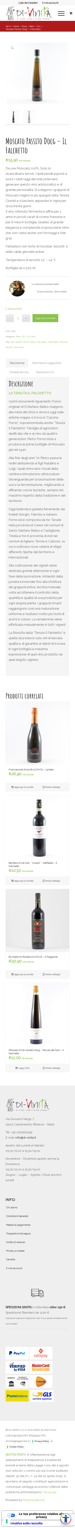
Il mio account (50, 2)
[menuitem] (28, 3)
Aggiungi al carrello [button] (23, 787)
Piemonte (18, 347)
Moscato (64, 342)
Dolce (33, 342)
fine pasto (41, 342)
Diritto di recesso (15, 1242)
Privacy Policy (42, 1441)
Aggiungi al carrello (45, 318)
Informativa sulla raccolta (23, 1523)
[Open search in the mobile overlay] (47, 13)
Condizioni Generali (17, 1216)
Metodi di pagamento (18, 1224)
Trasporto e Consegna (18, 1233)
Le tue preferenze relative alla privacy (41, 1515)
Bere (18, 336)
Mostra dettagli (52, 787)
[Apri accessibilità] (65, 1518)
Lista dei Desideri (28, 2)
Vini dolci (31, 336)
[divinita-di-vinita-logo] (31, 13)
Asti (12, 342)
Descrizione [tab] (17, 363)
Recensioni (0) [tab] (45, 372)
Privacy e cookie (15, 1250)
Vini (24, 336)
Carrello (10, 1259)
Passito (9, 347)
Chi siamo (11, 1207)
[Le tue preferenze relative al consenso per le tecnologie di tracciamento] (6, 1521)
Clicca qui (49, 1492)
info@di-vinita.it (25, 1137)
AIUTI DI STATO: (16, 1454)
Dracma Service (33, 1500)
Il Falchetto (53, 342)
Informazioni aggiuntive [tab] (46, 363)
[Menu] (59, 13)
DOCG (26, 342)
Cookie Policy (16, 1446)
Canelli (18, 342)
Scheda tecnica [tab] (19, 372)
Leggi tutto (23, 1068)
